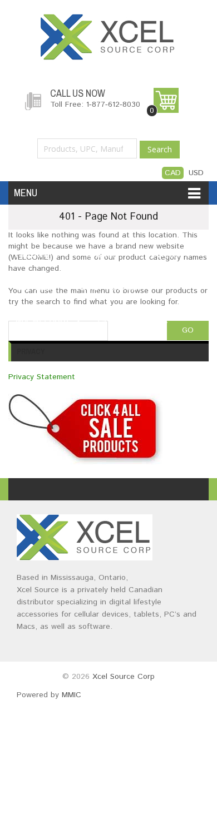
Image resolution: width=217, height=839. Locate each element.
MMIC (71, 695)
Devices (161, 254)
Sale (89, 287)
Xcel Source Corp (123, 676)
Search (159, 149)
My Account (43, 320)
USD (196, 172)
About (126, 287)
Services (34, 287)
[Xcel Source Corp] (108, 19)
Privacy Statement (41, 377)
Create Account (132, 320)
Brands (101, 254)
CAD (173, 172)
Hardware (37, 254)
